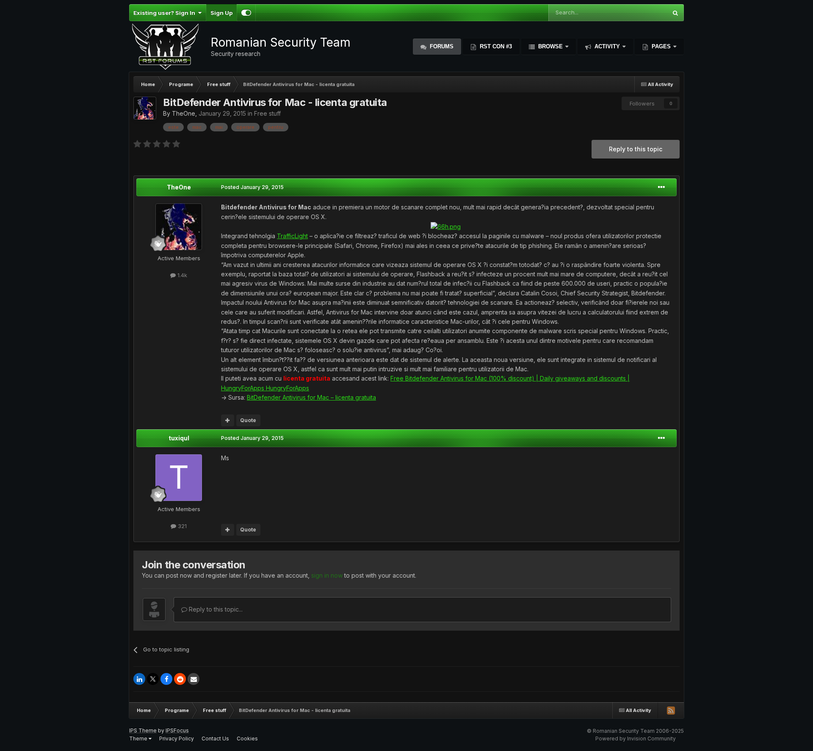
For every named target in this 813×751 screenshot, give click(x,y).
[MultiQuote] (227, 420)
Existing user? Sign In (165, 12)
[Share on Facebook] (166, 679)
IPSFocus (177, 730)
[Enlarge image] (446, 226)
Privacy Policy (176, 738)
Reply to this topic (635, 149)
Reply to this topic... (215, 609)
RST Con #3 (495, 46)
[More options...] (661, 187)
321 (181, 526)
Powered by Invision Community (635, 738)
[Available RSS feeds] (671, 710)
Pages (661, 46)
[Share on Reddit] (180, 679)
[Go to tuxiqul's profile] (178, 477)
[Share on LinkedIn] (139, 679)
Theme (139, 738)
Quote (248, 420)
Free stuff (267, 113)
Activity (607, 46)
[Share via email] (193, 679)
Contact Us (215, 738)
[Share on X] (153, 679)
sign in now (327, 575)
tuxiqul (179, 438)
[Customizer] (246, 12)
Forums (441, 46)
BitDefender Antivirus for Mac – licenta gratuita (311, 397)
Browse (550, 46)
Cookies (247, 738)
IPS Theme (143, 730)
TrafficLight (292, 235)
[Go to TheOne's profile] (144, 108)
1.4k (181, 275)
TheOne (183, 113)
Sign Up (221, 12)
